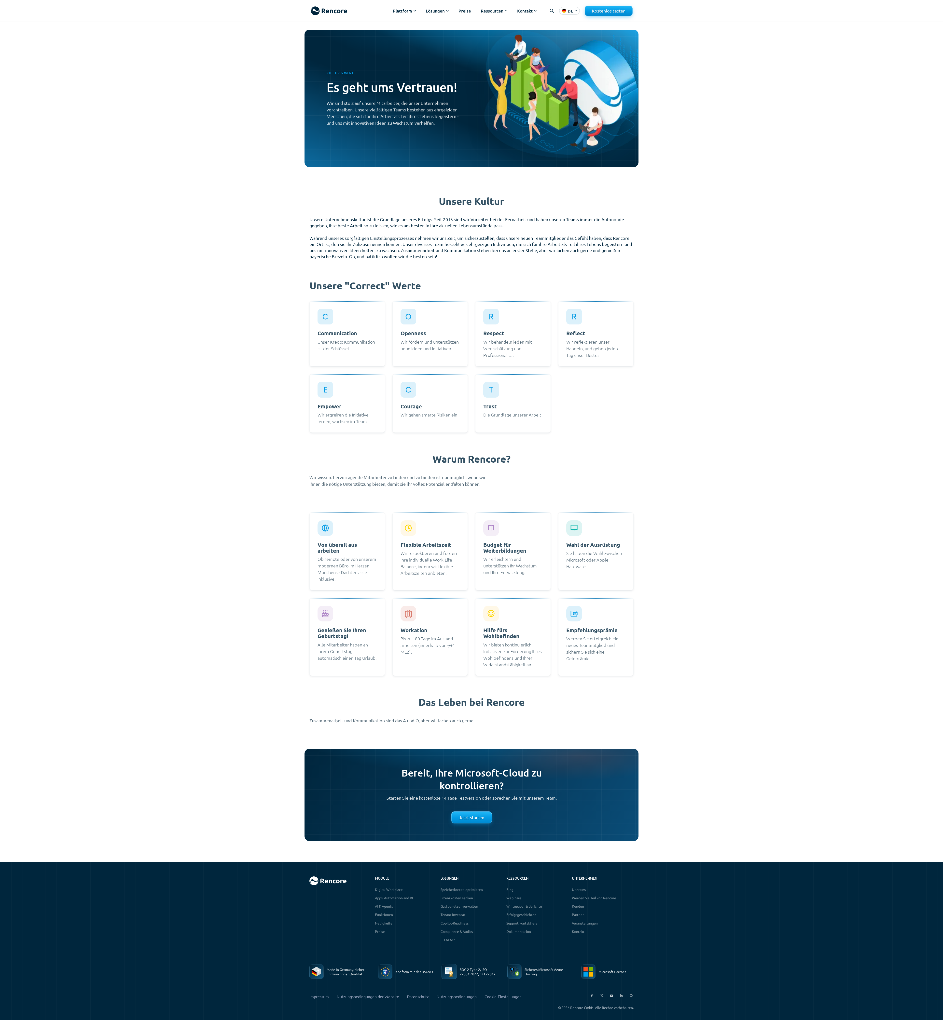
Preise (464, 11)
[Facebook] (591, 995)
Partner (578, 914)
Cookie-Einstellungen (503, 996)
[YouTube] (611, 995)
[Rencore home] (328, 10)
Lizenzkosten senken (457, 898)
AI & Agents (384, 906)
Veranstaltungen (585, 923)
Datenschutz (418, 996)
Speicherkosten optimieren (462, 889)
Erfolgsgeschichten (521, 914)
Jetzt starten (471, 817)
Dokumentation (518, 931)
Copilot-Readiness (455, 923)
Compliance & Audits (457, 931)
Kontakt (578, 931)
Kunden (578, 906)
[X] (601, 995)
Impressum (319, 996)
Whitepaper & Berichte (524, 906)
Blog (509, 889)
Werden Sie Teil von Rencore (594, 898)
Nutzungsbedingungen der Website (368, 996)
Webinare (513, 898)
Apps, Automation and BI (394, 898)
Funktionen (384, 914)
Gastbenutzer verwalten (459, 906)
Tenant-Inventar (453, 914)
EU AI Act (448, 940)
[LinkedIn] (621, 995)
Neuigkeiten (384, 923)
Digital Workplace (389, 889)
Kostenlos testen (608, 10)
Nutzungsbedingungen (457, 996)
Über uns (579, 889)
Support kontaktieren (523, 923)
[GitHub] (631, 995)
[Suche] (552, 11)
